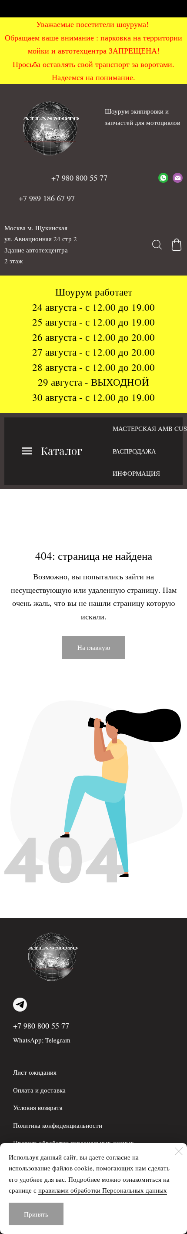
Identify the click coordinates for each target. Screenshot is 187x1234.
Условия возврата (38, 1107)
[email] (178, 177)
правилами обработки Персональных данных (102, 1190)
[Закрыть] (179, 1151)
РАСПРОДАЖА (134, 451)
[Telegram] (20, 1005)
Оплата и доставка (39, 1090)
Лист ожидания (35, 1072)
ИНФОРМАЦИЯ (136, 473)
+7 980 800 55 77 (41, 1025)
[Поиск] (157, 244)
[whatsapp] (163, 177)
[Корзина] (176, 245)
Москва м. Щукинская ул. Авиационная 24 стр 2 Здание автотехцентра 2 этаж (40, 244)
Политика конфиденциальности (57, 1125)
